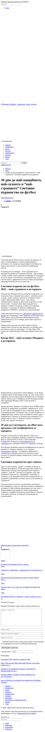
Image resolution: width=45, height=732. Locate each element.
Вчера (7, 157)
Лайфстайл (9, 147)
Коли (7, 149)
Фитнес (8, 151)
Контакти (8, 698)
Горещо (8, 155)
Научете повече (30, 713)
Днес (7, 159)
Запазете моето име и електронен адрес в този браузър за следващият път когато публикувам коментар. (22, 643)
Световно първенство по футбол (16, 545)
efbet (5, 441)
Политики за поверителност (15, 700)
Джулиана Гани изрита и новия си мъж (15, 659)
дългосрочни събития (9, 451)
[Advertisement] (22, 33)
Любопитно (9, 153)
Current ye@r (6, 652)
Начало (8, 145)
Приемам (20, 713)
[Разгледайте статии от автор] (5, 559)
